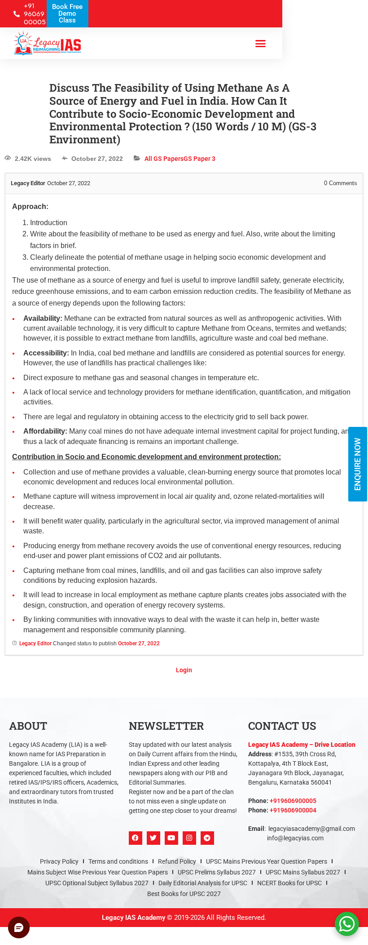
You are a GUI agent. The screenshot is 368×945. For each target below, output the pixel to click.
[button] (260, 43)
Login (184, 670)
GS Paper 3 (199, 158)
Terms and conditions (118, 861)
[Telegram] (207, 838)
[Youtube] (171, 838)
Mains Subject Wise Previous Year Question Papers (97, 872)
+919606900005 (293, 800)
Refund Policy (177, 861)
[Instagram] (189, 838)
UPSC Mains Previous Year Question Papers (266, 861)
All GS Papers (164, 158)
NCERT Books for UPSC (289, 883)
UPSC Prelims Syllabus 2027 (217, 872)
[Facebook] (135, 838)
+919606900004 (293, 810)
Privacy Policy (59, 861)
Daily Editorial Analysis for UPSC (202, 883)
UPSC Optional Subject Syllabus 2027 (97, 883)
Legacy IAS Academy (133, 918)
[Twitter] (153, 838)
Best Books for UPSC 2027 (184, 893)
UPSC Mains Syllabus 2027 (303, 872)
